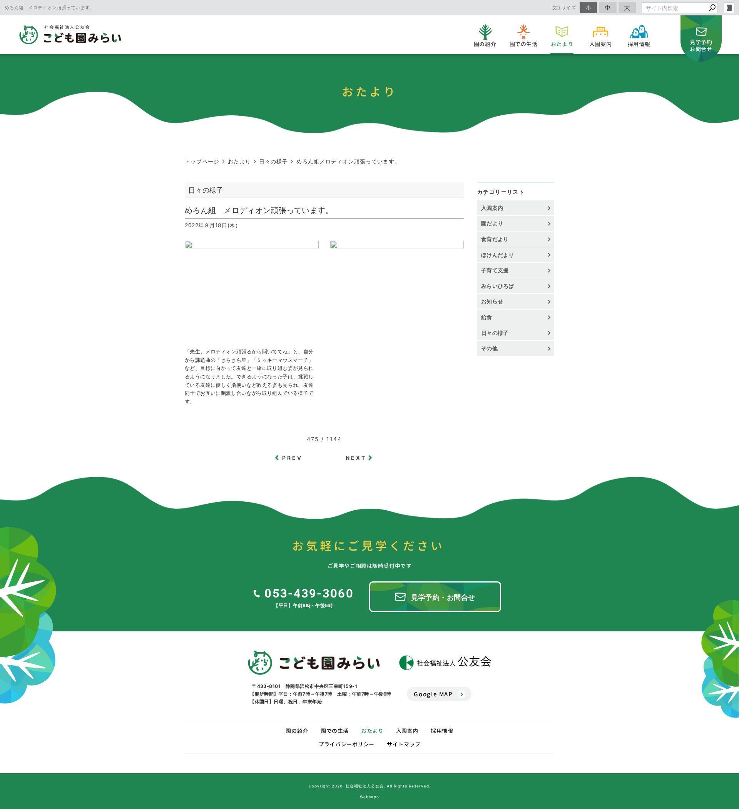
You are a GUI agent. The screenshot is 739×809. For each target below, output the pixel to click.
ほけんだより (497, 254)
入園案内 (492, 208)
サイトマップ (403, 744)
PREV (292, 457)
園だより (492, 223)
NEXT (356, 457)
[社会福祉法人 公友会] (445, 662)
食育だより (495, 239)
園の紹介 (297, 730)
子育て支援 (495, 270)
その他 (492, 348)
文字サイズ (564, 7)
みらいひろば (497, 286)
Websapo (369, 796)
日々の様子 (495, 333)
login (729, 7)
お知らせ (492, 301)
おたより (372, 730)
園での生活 (335, 730)
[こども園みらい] (314, 663)
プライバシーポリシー (346, 744)
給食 (486, 317)
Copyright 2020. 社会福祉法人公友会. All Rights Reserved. (370, 786)
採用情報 (442, 730)
